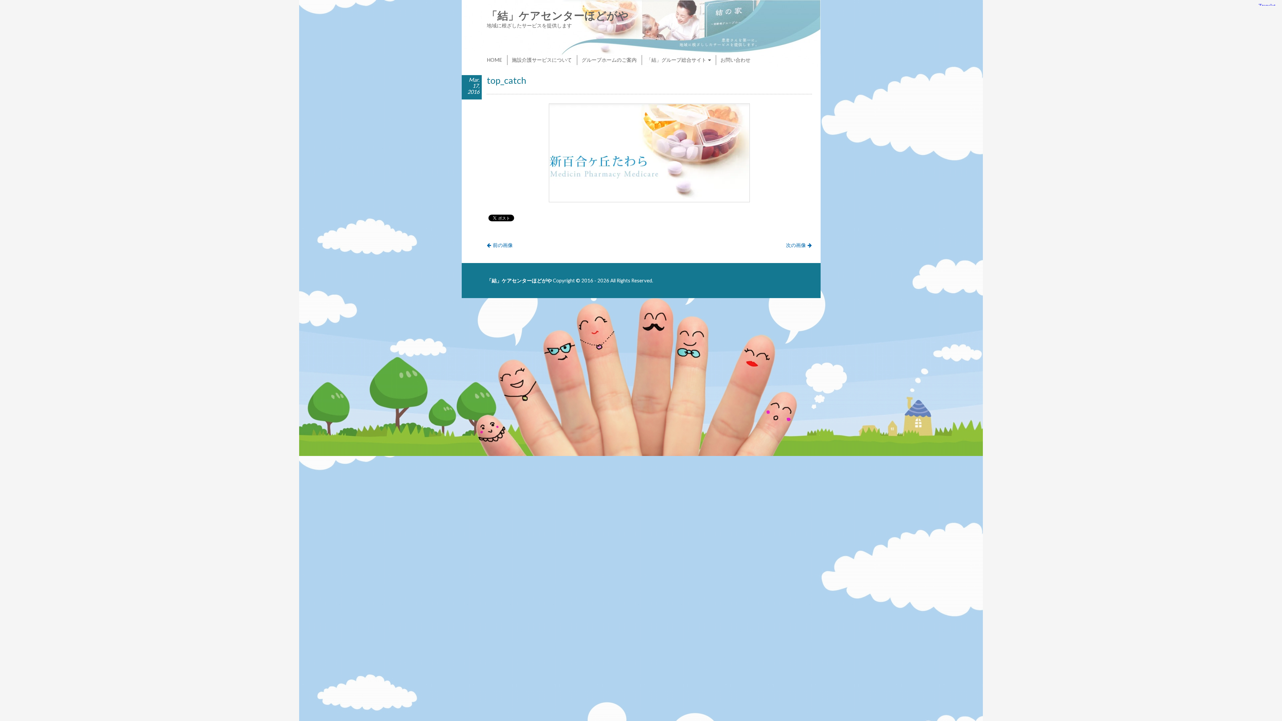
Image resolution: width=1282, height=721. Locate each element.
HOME (494, 60)
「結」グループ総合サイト (676, 60)
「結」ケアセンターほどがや (558, 15)
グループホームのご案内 (609, 60)
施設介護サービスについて (542, 60)
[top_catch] (649, 200)
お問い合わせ (735, 60)
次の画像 (796, 245)
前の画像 (503, 245)
